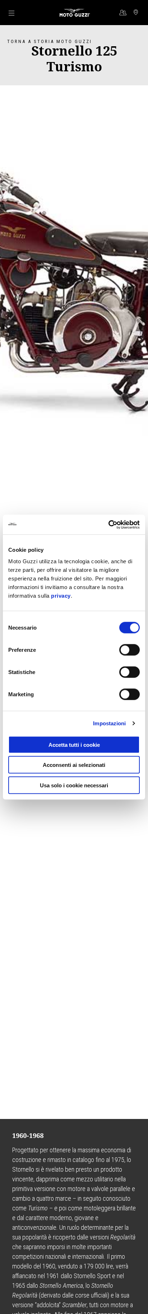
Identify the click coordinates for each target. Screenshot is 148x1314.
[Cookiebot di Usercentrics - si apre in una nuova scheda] (108, 524)
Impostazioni (109, 723)
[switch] (129, 649)
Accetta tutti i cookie (74, 744)
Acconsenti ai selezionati (74, 765)
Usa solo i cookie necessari (74, 785)
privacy (61, 595)
